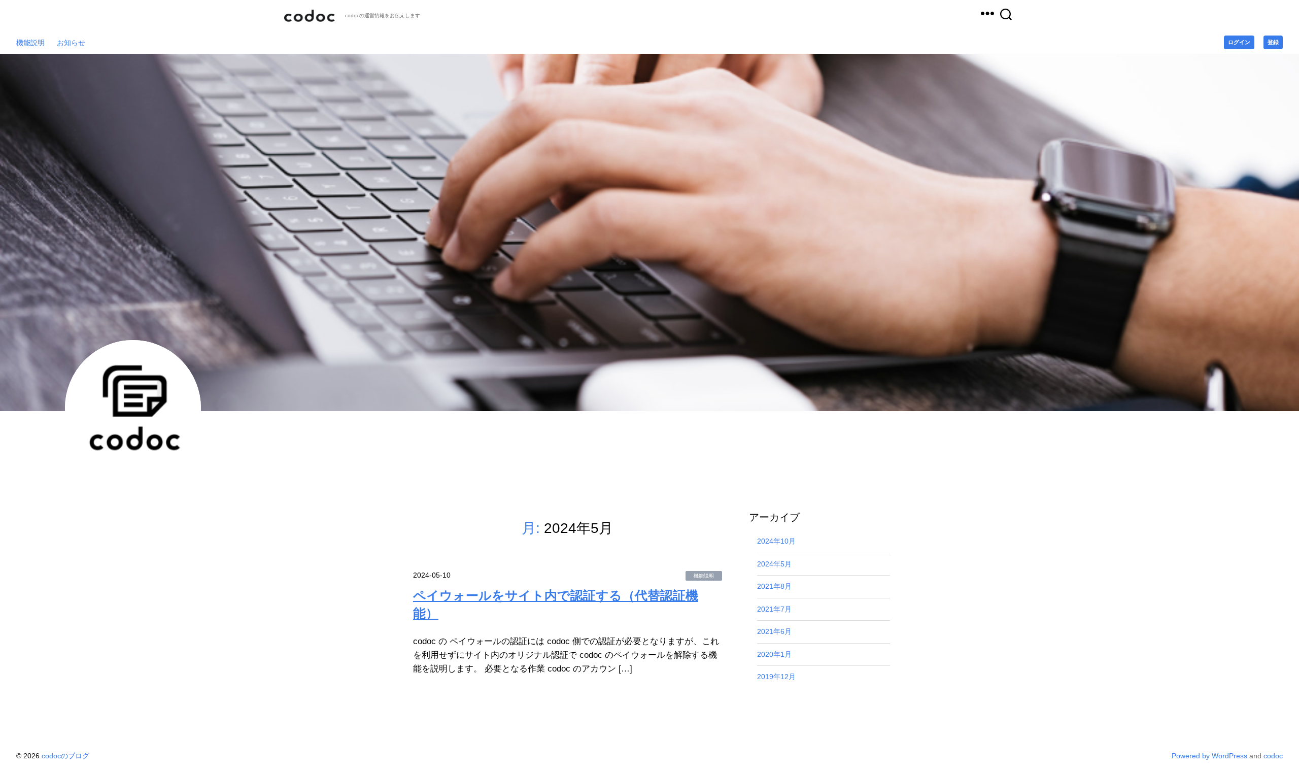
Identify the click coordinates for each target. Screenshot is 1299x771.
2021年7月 (774, 609)
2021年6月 (774, 631)
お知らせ (71, 43)
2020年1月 (774, 654)
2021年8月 (774, 586)
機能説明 (30, 43)
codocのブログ (309, 16)
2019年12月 (776, 677)
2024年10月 (776, 541)
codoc (1273, 756)
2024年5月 (774, 564)
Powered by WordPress (1210, 756)
